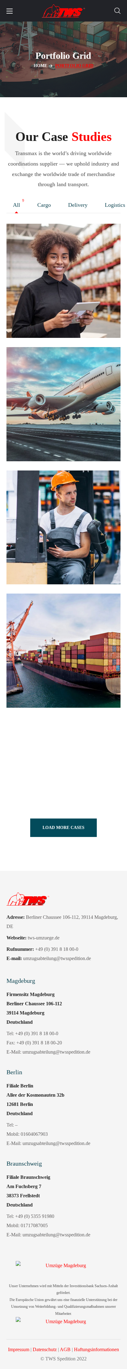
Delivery (79, 205)
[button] (117, 11)
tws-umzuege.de (43, 937)
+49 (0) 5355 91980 (34, 1216)
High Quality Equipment (59, 683)
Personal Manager (49, 560)
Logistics (27, 548)
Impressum (18, 1349)
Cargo (45, 205)
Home (40, 65)
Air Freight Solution (52, 437)
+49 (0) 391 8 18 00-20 (39, 1042)
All (18, 205)
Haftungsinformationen (96, 1349)
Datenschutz (45, 1349)
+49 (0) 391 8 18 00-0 (36, 1033)
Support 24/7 (39, 313)
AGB (65, 1349)
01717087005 (34, 1225)
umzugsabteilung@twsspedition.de (56, 1052)
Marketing (28, 301)
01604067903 (34, 1134)
